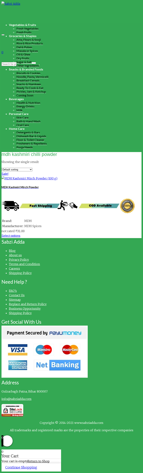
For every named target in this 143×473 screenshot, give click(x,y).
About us (15, 255)
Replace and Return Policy (28, 304)
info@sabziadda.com (16, 399)
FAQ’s (13, 291)
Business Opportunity (25, 308)
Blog (12, 251)
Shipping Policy (20, 273)
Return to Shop (39, 461)
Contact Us (17, 295)
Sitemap (15, 299)
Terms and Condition (24, 264)
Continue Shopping (21, 467)
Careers (14, 268)
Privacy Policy (19, 259)
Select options (10, 235)
